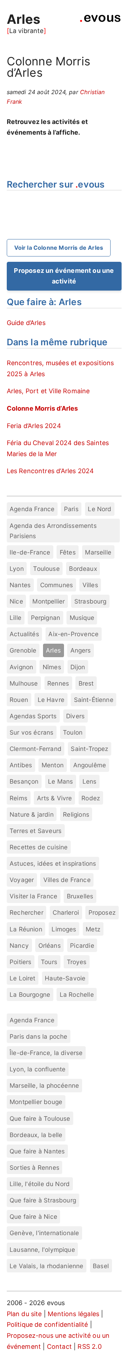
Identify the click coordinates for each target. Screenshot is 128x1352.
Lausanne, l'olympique (42, 1249)
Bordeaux (83, 568)
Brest (86, 683)
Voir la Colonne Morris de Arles (58, 247)
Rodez (90, 798)
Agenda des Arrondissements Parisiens (53, 531)
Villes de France (67, 879)
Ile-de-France (30, 552)
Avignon (21, 667)
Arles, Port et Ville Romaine (48, 391)
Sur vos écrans (32, 732)
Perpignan (45, 617)
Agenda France (32, 509)
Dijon (77, 667)
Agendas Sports (33, 716)
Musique (82, 617)
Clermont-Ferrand (36, 748)
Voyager (22, 879)
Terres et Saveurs (36, 830)
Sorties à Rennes (34, 1167)
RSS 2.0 (89, 1346)
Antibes (21, 765)
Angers (80, 650)
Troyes (77, 962)
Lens (89, 781)
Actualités (24, 634)
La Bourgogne (30, 994)
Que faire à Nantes (37, 1151)
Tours (49, 962)
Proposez (102, 912)
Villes (90, 585)
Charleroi (66, 912)
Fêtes (68, 552)
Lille (15, 617)
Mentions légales (73, 1314)
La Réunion (26, 929)
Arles (24, 19)
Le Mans (60, 781)
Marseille (98, 552)
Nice (16, 601)
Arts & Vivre (54, 798)
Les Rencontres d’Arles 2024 (50, 471)
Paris (71, 509)
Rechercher (26, 912)
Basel (101, 1266)
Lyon (17, 568)
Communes (56, 585)
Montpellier (48, 601)
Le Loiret (23, 978)
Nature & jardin (32, 814)
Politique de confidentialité (47, 1324)
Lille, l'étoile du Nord (40, 1184)
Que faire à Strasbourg (43, 1200)
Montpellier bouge (36, 1101)
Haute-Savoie (65, 978)
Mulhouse (24, 683)
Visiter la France (33, 896)
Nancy (19, 945)
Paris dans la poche (38, 1036)
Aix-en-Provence (73, 634)
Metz (93, 929)
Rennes (58, 683)
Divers (75, 716)
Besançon (24, 781)
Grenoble (23, 650)
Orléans (49, 945)
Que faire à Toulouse (40, 1118)
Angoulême (89, 765)
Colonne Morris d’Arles (42, 408)
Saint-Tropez (89, 748)
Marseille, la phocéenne (44, 1085)
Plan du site (24, 1314)
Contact (59, 1346)
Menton (53, 765)
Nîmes (52, 667)
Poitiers (20, 962)
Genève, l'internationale (44, 1233)
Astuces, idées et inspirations (53, 863)
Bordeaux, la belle (36, 1135)
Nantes (20, 585)
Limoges (64, 929)
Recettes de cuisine (39, 847)
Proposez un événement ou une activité (64, 276)
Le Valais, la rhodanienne (47, 1266)
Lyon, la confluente (37, 1069)
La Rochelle (77, 994)
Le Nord (99, 509)
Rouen (19, 699)
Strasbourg (90, 601)
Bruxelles (80, 896)
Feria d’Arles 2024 (34, 425)
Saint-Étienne (93, 699)
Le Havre (51, 699)
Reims (18, 798)
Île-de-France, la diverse (46, 1052)
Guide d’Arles (26, 322)
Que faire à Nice (33, 1216)
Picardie (82, 945)
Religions (76, 814)
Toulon (72, 732)
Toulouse (46, 568)
